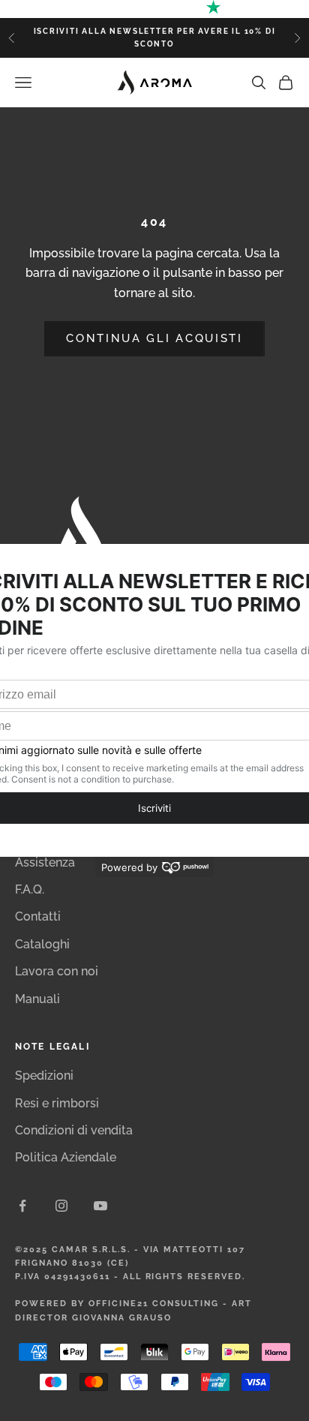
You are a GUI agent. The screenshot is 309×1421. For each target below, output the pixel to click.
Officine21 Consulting (154, 1303)
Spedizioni (44, 1075)
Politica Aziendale (65, 1157)
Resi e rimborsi (57, 1103)
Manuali (37, 999)
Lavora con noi (56, 971)
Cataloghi (42, 944)
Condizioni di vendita (74, 1130)
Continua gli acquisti (154, 338)
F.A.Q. (29, 889)
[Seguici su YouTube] (100, 1205)
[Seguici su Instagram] (61, 1205)
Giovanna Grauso (122, 1318)
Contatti (38, 916)
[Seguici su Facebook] (22, 1205)
